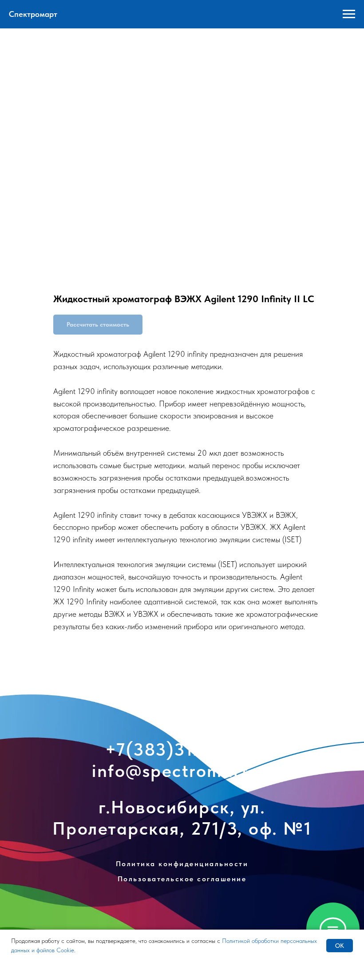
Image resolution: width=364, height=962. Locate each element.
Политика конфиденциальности (182, 863)
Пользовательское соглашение (182, 879)
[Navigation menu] (349, 14)
